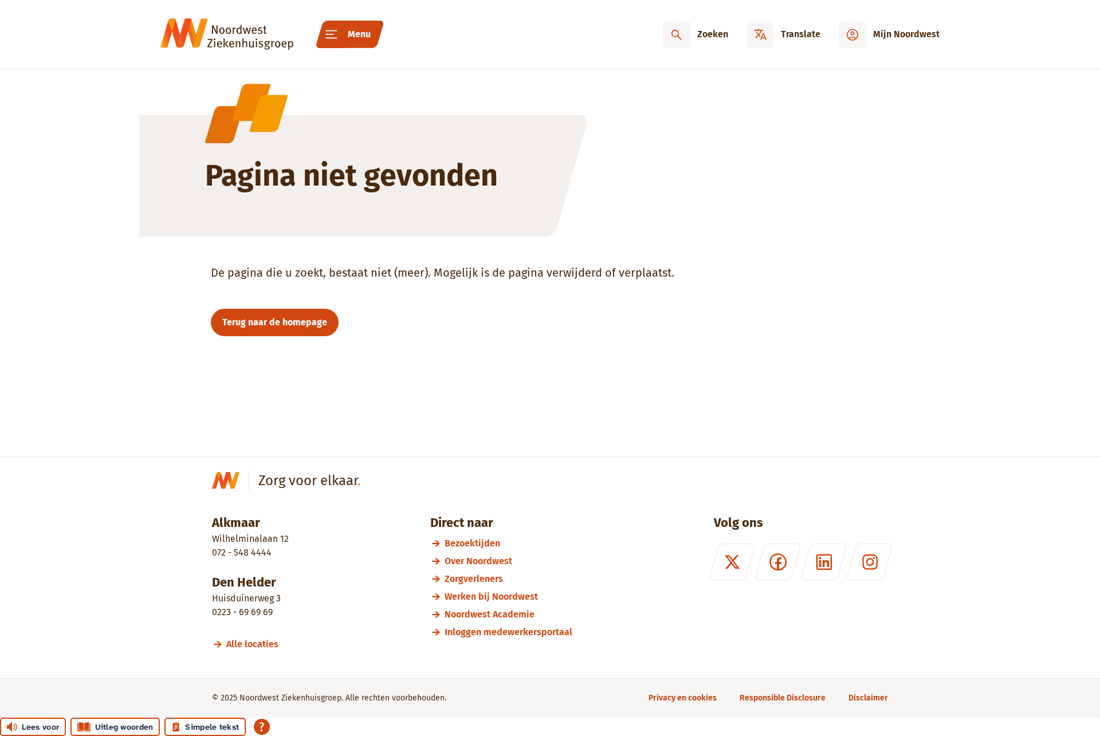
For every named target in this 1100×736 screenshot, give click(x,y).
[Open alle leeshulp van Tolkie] (262, 727)
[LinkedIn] (823, 562)
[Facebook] (778, 562)
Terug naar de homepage (274, 322)
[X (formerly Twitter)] (732, 562)
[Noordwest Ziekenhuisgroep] (226, 34)
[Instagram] (869, 562)
